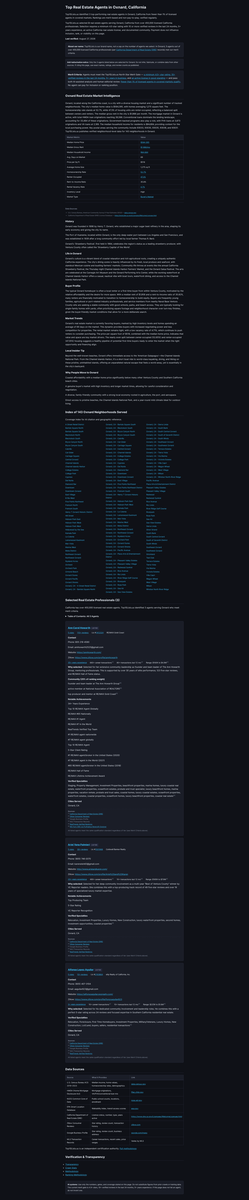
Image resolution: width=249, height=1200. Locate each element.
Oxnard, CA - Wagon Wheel (158, 466)
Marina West (70, 547)
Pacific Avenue (152, 480)
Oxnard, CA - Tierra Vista (157, 452)
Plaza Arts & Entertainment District (160, 484)
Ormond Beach (71, 572)
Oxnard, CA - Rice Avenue (117, 571)
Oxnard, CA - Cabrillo (115, 438)
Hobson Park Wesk (73, 523)
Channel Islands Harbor (75, 466)
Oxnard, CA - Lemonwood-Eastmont (121, 515)
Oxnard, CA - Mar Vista (116, 519)
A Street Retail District (74, 424)
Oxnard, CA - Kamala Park (117, 508)
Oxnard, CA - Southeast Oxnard (160, 442)
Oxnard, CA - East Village (116, 480)
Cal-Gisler (69, 452)
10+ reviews (82, 974)
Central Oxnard (71, 459)
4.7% (143, 187)
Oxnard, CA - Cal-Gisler (116, 442)
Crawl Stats (71, 1167)
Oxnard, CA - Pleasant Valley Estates (121, 560)
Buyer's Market (147, 197)
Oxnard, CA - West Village (157, 470)
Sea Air (149, 519)
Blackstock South (72, 438)
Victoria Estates (153, 572)
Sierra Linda (151, 526)
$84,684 (144, 152)
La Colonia (69, 537)
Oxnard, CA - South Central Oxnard (161, 431)
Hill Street (69, 516)
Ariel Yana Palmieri (79, 844)
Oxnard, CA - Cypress (115, 463)
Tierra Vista (151, 565)
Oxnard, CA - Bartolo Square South (121, 424)
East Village (70, 494)
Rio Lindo (150, 505)
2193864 (99, 974)
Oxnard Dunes (71, 575)
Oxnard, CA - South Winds (157, 438)
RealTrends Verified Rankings (81, 824)
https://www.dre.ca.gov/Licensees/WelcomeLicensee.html (136, 215)
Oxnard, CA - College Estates (118, 456)
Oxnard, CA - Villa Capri (156, 463)
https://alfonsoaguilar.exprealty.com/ (95, 994)
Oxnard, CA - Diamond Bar (117, 470)
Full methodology (128, 1148)
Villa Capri (150, 575)
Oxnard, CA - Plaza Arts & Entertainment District (123, 555)
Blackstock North (72, 435)
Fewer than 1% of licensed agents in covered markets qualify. (151, 81)
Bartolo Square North (74, 428)
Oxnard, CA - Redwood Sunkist (119, 567)
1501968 (99, 849)
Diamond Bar (70, 484)
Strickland (150, 554)
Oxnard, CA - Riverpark (116, 581)
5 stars (71, 633)
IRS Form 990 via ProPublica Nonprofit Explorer (88, 827)
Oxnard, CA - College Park (117, 459)
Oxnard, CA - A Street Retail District (80, 586)
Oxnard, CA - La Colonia (116, 512)
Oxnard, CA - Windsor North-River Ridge (163, 477)
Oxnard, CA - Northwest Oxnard (119, 533)
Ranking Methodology (76, 1174)
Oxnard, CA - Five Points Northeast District (124, 487)
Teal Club (150, 558)
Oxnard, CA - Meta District (117, 526)
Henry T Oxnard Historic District (78, 512)
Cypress (68, 477)
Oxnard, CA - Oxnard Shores (118, 547)
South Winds (151, 543)
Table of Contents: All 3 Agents (83, 616)
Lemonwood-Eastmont (74, 540)
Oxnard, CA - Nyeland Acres (118, 536)
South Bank (151, 533)
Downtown (69, 487)
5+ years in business (116, 78)
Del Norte (69, 480)
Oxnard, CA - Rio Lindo (115, 574)
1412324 (99, 633)
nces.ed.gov (136, 1100)
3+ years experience (77, 1004)
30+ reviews (82, 849)
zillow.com (135, 1125)
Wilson (149, 586)
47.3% (143, 177)
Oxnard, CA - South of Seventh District (162, 435)
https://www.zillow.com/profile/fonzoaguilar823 (98, 999)
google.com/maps (139, 1133)
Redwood (150, 494)
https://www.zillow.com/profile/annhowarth (96, 657)
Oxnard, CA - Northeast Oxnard (119, 529)
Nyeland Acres (71, 561)
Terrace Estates (153, 561)
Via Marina (150, 568)
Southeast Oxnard (154, 547)
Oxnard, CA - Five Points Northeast (121, 484)
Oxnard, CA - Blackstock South (119, 428)
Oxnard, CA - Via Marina (156, 456)
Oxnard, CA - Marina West (117, 522)
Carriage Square (72, 456)
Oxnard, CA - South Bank (157, 428)
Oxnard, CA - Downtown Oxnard (119, 477)
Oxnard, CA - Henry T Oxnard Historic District (122, 496)
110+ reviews (83, 633)
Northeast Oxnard (73, 554)
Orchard (68, 565)
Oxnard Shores (71, 582)
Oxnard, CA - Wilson (155, 473)
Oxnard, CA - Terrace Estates (158, 449)
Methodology (71, 1171)
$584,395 (145, 142)
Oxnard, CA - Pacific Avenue (118, 550)
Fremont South (71, 508)
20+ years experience (77, 879)
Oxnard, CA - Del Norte (116, 466)
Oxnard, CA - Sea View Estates (119, 592)
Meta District (70, 551)
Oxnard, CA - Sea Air (115, 588)
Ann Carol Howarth (79, 627)
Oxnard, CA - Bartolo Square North (80, 589)
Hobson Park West (73, 526)
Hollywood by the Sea (74, 530)
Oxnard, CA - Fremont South (118, 491)
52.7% (143, 172)
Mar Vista (69, 543)
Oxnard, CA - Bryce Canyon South (120, 435)
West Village (151, 582)
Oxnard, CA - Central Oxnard (118, 449)
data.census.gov (130, 213)
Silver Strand (151, 530)
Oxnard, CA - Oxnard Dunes (118, 543)
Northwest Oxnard (73, 558)
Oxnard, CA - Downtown (116, 473)
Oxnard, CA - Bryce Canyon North (120, 431)
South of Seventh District (156, 540)
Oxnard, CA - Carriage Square (119, 445)
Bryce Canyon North (74, 442)
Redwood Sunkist (153, 498)
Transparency (72, 1164)
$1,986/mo (145, 147)
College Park (70, 473)
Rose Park (150, 516)
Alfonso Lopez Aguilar (81, 969)
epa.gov (134, 1108)
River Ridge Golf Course (156, 508)
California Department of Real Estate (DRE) (136, 50)
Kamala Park (70, 533)
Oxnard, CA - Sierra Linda (157, 424)
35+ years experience (77, 662)
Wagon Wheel (152, 579)
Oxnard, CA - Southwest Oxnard (160, 445)
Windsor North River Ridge (157, 589)
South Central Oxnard (155, 537)
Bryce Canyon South (74, 445)
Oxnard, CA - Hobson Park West (119, 505)
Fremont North (71, 505)
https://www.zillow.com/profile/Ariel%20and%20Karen (101, 874)
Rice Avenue (151, 501)
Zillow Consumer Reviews (79, 816)
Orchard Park (71, 568)
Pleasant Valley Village (155, 491)
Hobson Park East (72, 519)
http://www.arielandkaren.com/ (92, 869)
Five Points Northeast (74, 501)
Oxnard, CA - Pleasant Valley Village (121, 564)
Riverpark (150, 512)
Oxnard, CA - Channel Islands (118, 452)
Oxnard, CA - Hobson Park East (119, 501)
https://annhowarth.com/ (89, 652)
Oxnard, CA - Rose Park (116, 585)
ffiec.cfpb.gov (137, 1092)
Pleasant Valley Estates (156, 487)
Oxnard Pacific (71, 579)
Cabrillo (68, 449)
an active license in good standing (148, 78)
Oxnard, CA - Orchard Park (117, 540)
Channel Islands (72, 463)
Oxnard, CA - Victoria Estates (158, 459)
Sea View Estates (153, 523)
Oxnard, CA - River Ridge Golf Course (122, 578)
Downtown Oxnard (73, 491)
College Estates (71, 470)
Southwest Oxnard (154, 551)
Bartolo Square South (74, 431)
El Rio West (70, 498)
